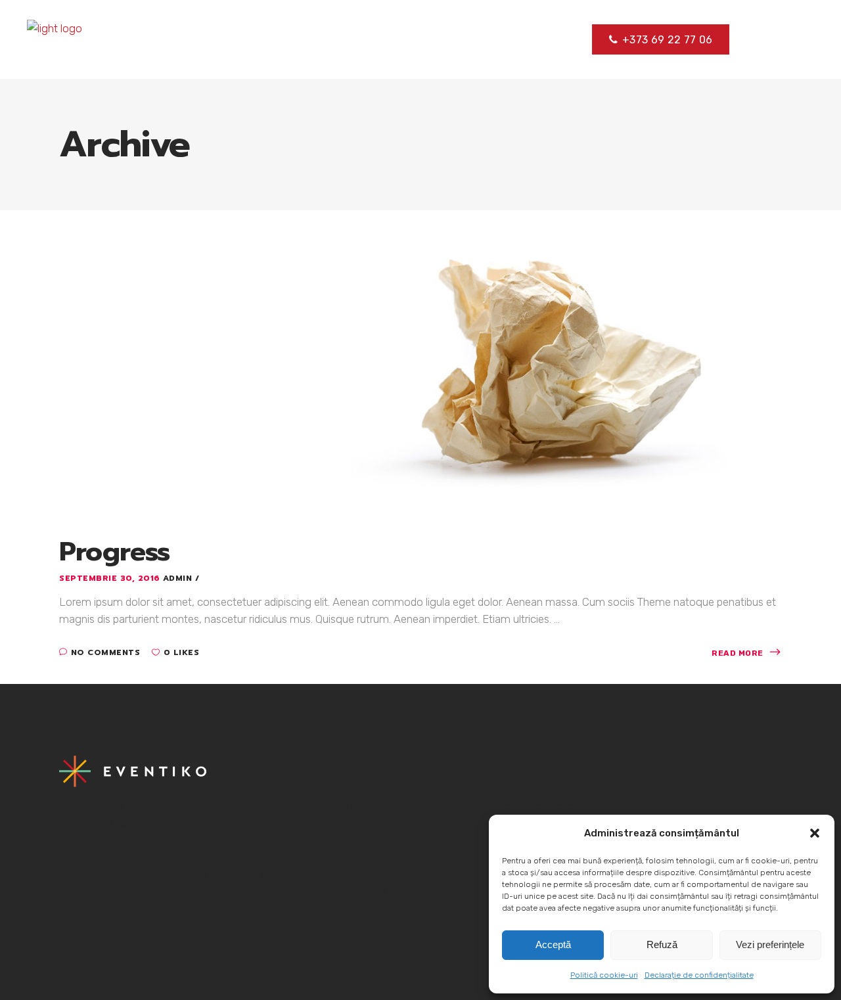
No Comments (105, 652)
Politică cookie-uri (604, 975)
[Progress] (420, 369)
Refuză (662, 944)
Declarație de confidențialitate (699, 975)
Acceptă (553, 944)
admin (179, 578)
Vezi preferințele (770, 944)
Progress (114, 551)
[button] (814, 833)
